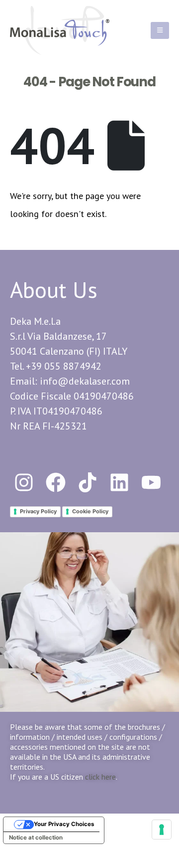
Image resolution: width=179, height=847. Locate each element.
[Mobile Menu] (160, 30)
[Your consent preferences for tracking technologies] (161, 829)
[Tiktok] (87, 482)
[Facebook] (56, 482)
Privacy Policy (38, 511)
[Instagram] (24, 482)
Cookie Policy (90, 511)
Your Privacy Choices (64, 824)
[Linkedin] (119, 482)
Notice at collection (36, 837)
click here (100, 777)
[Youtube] (151, 482)
